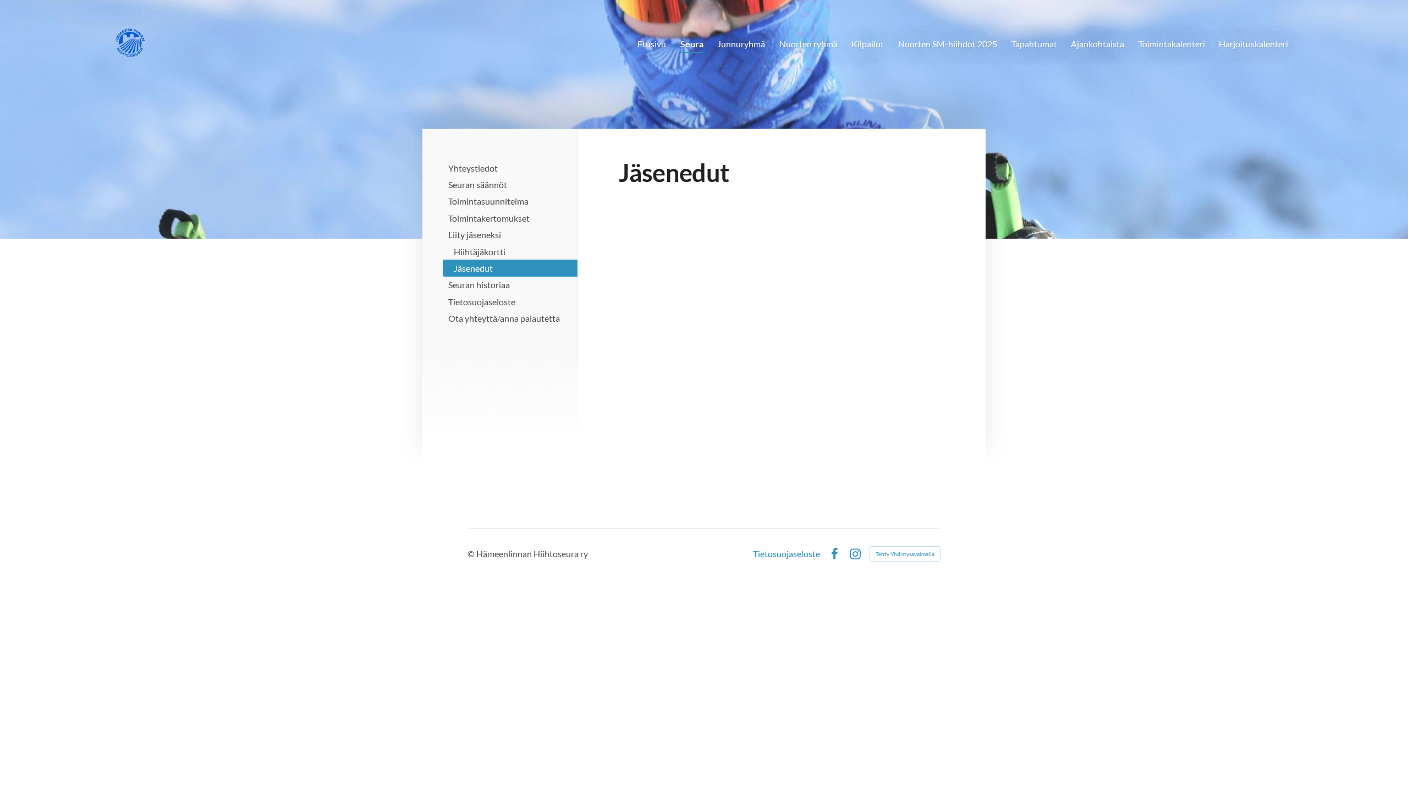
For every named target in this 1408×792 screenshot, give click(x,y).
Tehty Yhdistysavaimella (905, 554)
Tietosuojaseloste (786, 553)
